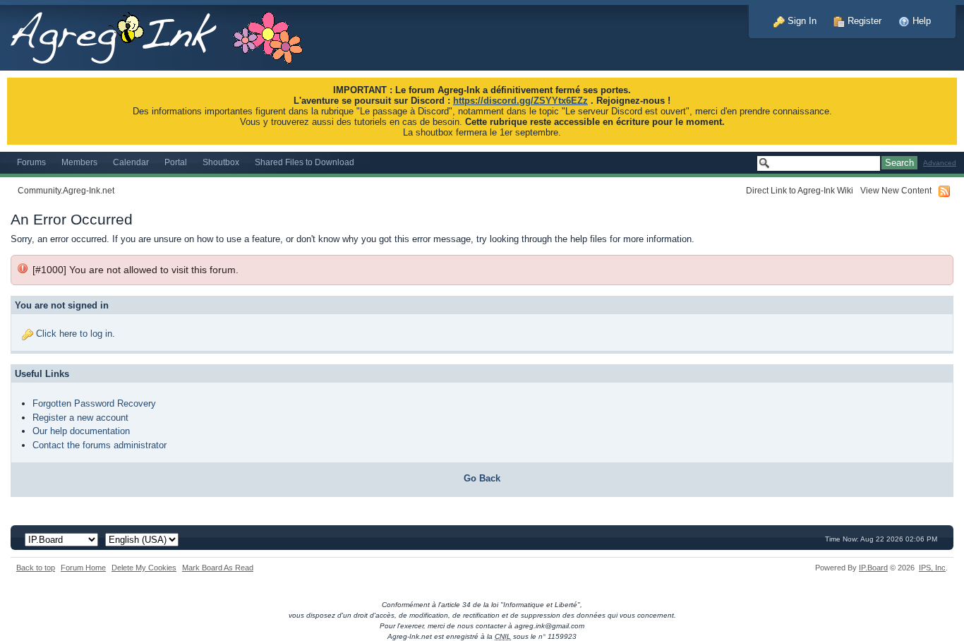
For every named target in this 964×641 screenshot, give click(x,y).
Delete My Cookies (144, 567)
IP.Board (873, 567)
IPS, (932, 567)
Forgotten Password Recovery (94, 403)
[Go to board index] (164, 34)
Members (79, 162)
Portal (175, 162)
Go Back (482, 478)
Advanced (939, 163)
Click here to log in (74, 333)
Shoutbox (221, 162)
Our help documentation (81, 431)
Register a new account (80, 417)
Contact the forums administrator (99, 445)
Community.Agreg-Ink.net (66, 190)
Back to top (35, 567)
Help (920, 21)
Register (863, 21)
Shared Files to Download (304, 162)
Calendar (131, 162)
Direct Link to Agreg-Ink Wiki (799, 190)
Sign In (801, 21)
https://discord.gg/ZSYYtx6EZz (520, 100)
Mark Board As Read (217, 567)
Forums (31, 162)
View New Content (896, 190)
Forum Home (83, 567)
